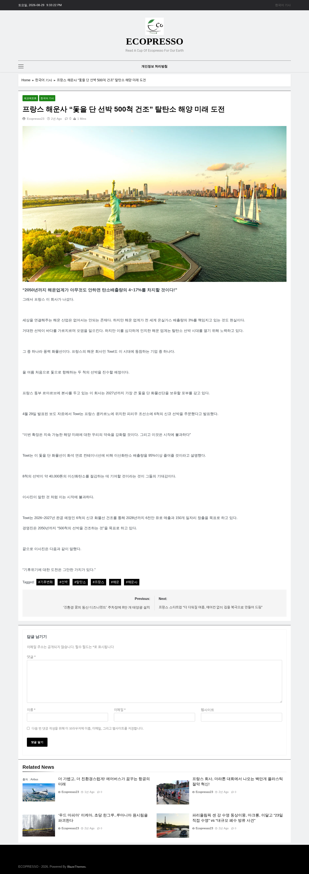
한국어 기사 (283, 5)
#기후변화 (45, 582)
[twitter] (278, 35)
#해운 (115, 582)
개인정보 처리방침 (154, 66)
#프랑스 (98, 582)
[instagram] (273, 35)
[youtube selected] (288, 35)
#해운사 (131, 582)
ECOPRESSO (154, 41)
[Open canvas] (21, 66)
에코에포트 (30, 98)
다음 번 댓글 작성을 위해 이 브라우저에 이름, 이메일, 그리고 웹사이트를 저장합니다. (88, 728)
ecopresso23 (35, 118)
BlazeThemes (76, 866)
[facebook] (268, 35)
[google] (283, 35)
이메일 (119, 710)
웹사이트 (207, 710)
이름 (31, 710)
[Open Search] (289, 66)
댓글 (31, 657)
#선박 (63, 582)
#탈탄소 (80, 582)
